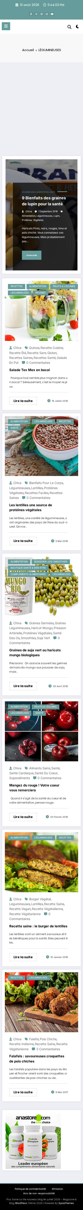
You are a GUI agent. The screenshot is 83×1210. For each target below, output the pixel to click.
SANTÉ (52, 192)
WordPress (21, 1203)
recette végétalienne (47, 909)
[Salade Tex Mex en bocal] (41, 310)
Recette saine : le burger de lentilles (38, 926)
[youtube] (52, 14)
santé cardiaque (21, 773)
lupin (57, 215)
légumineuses (44, 215)
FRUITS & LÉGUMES (64, 286)
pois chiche (48, 1039)
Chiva (28, 211)
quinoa (34, 348)
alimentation (28, 215)
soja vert (43, 638)
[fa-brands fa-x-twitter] (36, 14)
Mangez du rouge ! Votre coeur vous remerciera (34, 787)
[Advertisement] (41, 106)
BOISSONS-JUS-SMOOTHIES (50, 561)
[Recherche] (69, 27)
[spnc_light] (77, 27)
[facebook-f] (31, 14)
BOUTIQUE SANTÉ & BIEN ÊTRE (28, 567)
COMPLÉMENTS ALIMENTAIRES (28, 574)
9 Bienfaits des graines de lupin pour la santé (44, 201)
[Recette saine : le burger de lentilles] (41, 862)
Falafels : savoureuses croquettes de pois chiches (36, 1058)
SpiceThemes (66, 1203)
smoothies (28, 638)
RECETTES (17, 286)
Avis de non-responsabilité (39, 1193)
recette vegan (20, 909)
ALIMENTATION (42, 192)
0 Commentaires (38, 362)
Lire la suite (31, 255)
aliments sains (39, 768)
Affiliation (57, 1189)
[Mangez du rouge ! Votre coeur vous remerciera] (41, 731)
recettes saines (21, 358)
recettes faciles (36, 493)
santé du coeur (46, 773)
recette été (17, 353)
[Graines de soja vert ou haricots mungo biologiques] (41, 586)
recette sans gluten (42, 353)
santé (55, 768)
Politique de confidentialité (30, 1189)
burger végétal (40, 899)
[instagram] (47, 14)
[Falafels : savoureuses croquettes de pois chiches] (41, 1002)
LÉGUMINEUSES (29, 192)
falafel (34, 1039)
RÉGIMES (40, 292)
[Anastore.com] (33, 1141)
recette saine (54, 904)
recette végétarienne (25, 914)
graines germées (41, 623)
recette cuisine (52, 348)
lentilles (37, 488)
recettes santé (45, 358)
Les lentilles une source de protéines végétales (30, 507)
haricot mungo (42, 628)
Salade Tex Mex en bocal (29, 370)
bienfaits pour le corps (46, 483)
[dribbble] (42, 14)
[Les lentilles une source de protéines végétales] (41, 446)
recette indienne (21, 1044)
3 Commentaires (48, 1049)
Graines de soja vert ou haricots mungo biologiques (35, 652)
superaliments (19, 778)
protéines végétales (33, 220)
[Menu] (6, 26)
